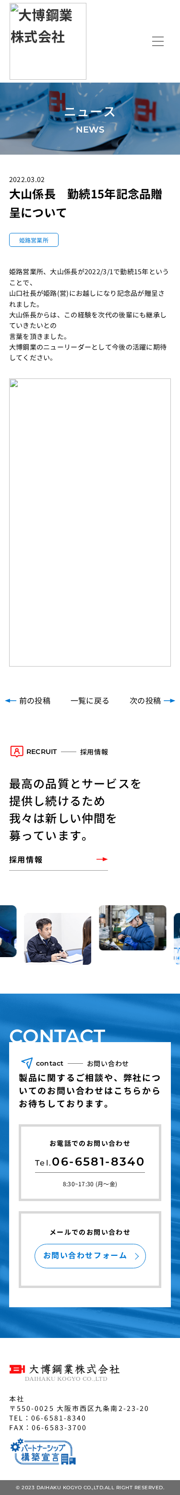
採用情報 (26, 859)
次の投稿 (145, 700)
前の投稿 (34, 700)
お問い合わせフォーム (85, 1255)
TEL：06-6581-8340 (48, 1417)
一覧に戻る (90, 700)
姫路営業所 (33, 240)
